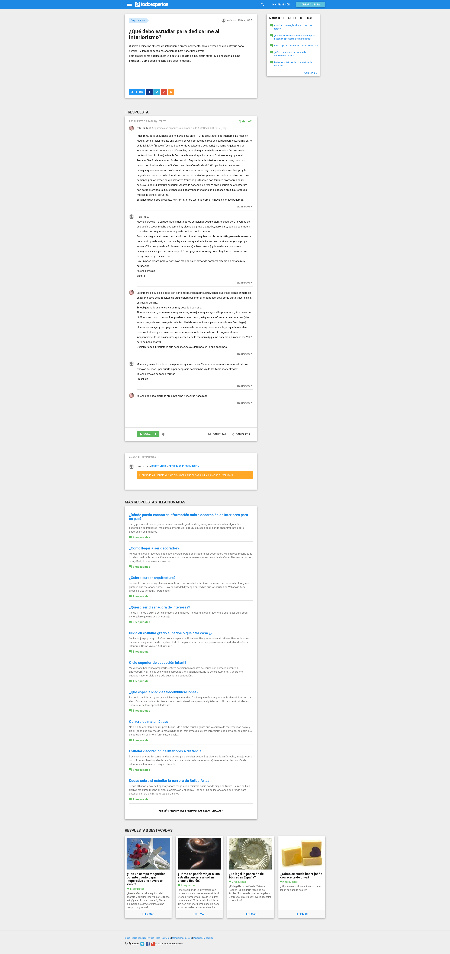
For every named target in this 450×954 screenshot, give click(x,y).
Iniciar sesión (281, 4)
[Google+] (152, 943)
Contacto (166, 938)
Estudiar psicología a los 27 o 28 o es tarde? (293, 27)
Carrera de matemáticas (148, 721)
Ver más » (310, 73)
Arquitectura (138, 20)
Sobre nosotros (139, 938)
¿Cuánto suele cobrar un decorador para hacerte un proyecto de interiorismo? (294, 37)
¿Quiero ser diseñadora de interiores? (159, 607)
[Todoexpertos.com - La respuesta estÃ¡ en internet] (151, 4)
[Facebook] (147, 943)
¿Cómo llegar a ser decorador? (154, 548)
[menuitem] (149, 92)
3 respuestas (141, 710)
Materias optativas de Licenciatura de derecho (293, 64)
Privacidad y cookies (203, 938)
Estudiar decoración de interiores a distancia (165, 751)
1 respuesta (141, 596)
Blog (158, 938)
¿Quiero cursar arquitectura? (152, 578)
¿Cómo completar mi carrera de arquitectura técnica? (290, 54)
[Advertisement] (191, 74)
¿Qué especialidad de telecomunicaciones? (163, 692)
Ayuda (151, 938)
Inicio (127, 938)
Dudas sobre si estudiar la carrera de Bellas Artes (169, 781)
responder (158, 466)
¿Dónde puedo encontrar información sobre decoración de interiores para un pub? (188, 517)
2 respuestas (141, 537)
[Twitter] (142, 943)
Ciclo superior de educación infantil (157, 662)
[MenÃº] (129, 4)
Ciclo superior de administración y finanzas (296, 45)
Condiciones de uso (182, 938)
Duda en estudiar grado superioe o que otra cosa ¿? (171, 633)
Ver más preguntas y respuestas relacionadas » (190, 810)
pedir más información (183, 466)
